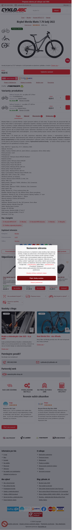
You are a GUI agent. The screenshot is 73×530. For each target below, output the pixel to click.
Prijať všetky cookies (36, 278)
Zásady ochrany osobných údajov (36, 273)
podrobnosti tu (32, 264)
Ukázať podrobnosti (36, 282)
